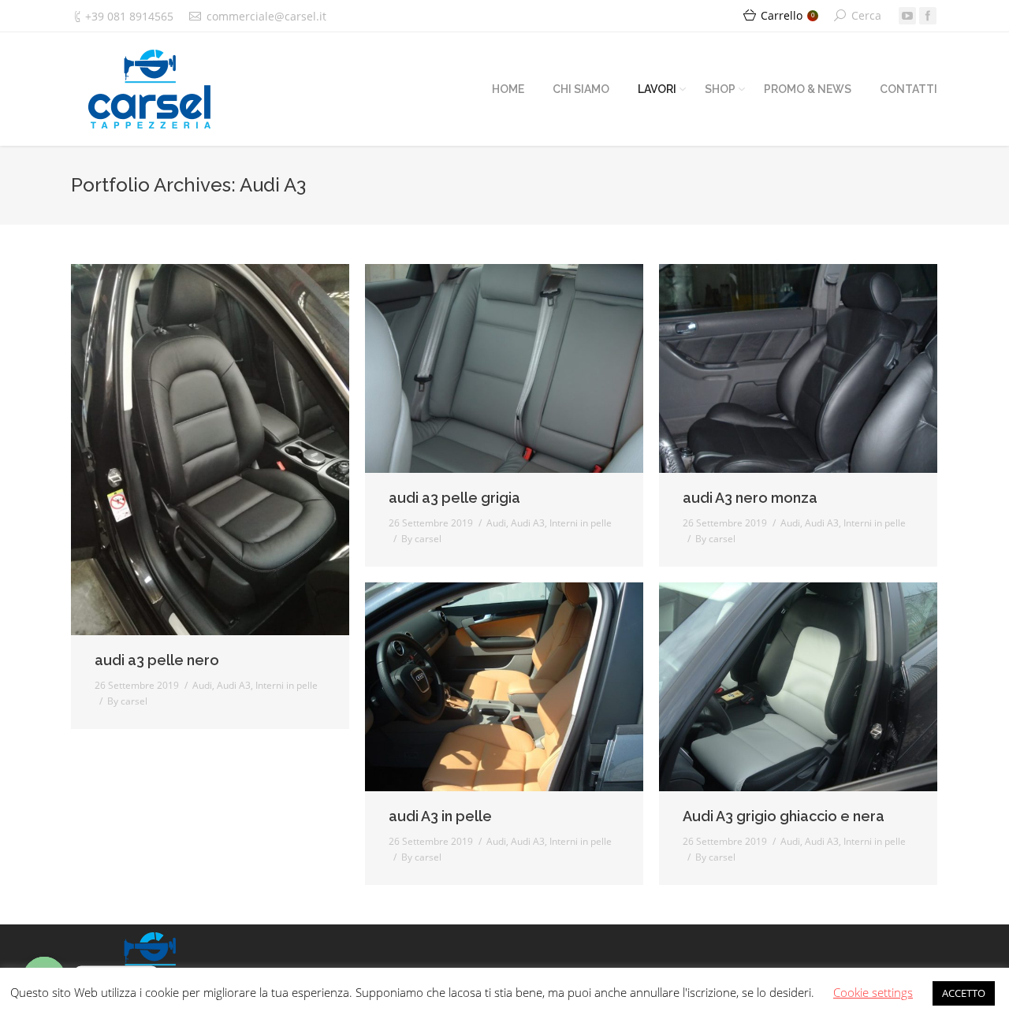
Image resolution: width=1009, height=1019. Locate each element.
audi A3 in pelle (440, 816)
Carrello (787, 15)
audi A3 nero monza (750, 497)
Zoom (189, 449)
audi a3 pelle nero (157, 660)
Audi (202, 685)
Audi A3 (234, 685)
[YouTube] (907, 15)
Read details (231, 449)
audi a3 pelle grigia (454, 497)
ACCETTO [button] (963, 993)
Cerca (866, 15)
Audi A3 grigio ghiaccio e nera (783, 816)
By (127, 701)
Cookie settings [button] (873, 992)
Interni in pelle (286, 685)
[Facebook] (927, 15)
